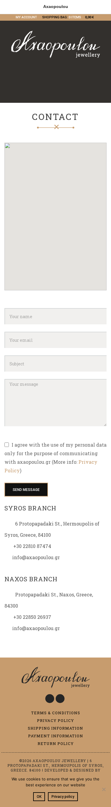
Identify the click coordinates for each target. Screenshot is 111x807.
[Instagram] (60, 698)
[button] (56, 213)
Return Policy (56, 743)
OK (39, 797)
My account (26, 17)
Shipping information (55, 728)
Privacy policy (63, 797)
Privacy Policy (55, 720)
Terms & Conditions (55, 712)
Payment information (55, 735)
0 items (75, 17)
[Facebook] (49, 698)
